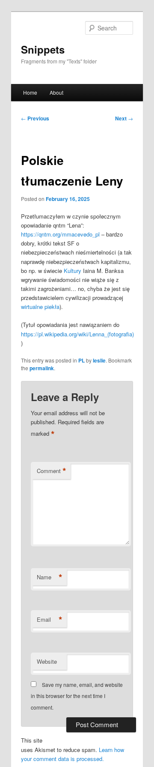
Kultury (73, 271)
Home (30, 92)
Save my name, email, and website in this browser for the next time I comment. (77, 696)
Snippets (43, 49)
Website (47, 661)
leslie (99, 360)
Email (49, 619)
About (56, 92)
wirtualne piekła (40, 307)
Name (49, 577)
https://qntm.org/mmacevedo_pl (60, 234)
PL (81, 360)
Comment (51, 471)
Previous (35, 118)
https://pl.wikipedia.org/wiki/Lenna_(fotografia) (77, 334)
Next (124, 118)
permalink (42, 368)
